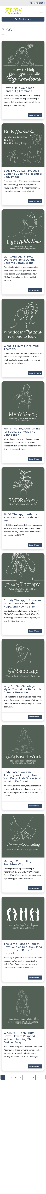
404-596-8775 (36, 3)
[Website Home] (14, 11)
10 (43, 1077)
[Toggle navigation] (41, 11)
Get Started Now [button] (23, 19)
